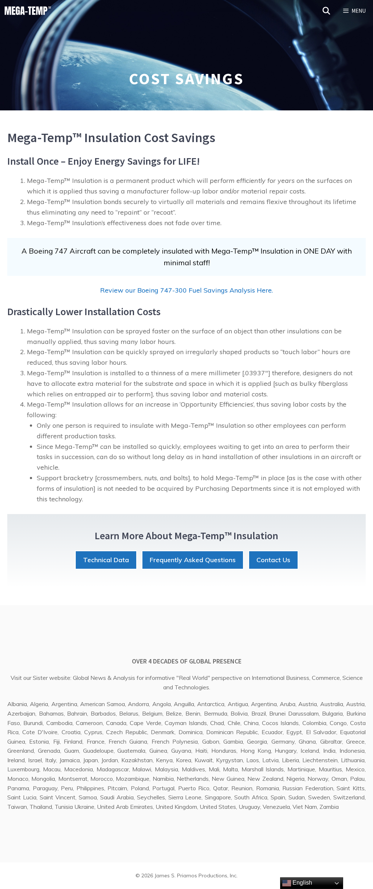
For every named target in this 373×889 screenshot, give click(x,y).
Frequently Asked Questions (193, 560)
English (301, 883)
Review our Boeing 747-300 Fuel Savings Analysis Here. (186, 290)
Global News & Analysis (104, 677)
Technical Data (106, 560)
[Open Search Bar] (326, 11)
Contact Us (273, 560)
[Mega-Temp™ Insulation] (28, 11)
